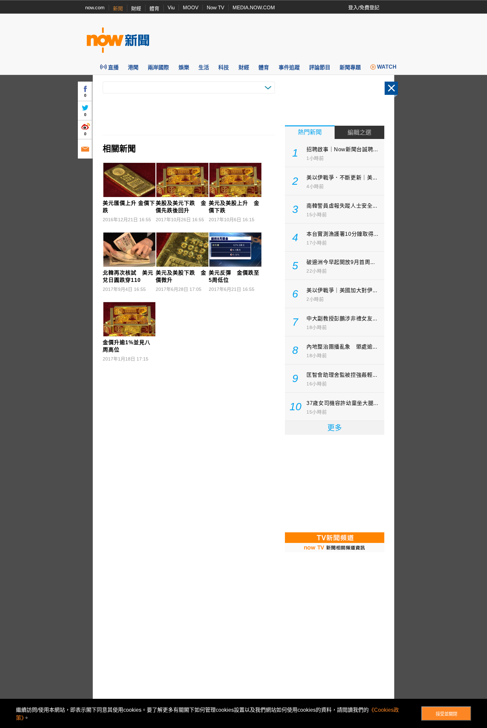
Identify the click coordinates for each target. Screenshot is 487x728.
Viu (171, 7)
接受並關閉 (446, 713)
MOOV (190, 7)
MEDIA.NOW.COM (254, 7)
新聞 (118, 8)
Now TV (215, 7)
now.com (95, 7)
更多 (334, 428)
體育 (154, 8)
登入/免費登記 (363, 7)
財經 (136, 8)
